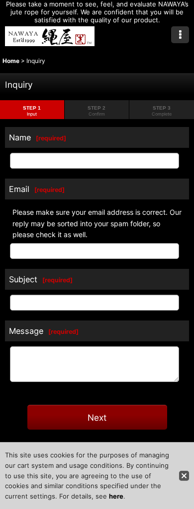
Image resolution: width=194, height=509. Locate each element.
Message (26, 331)
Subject (23, 279)
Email (19, 189)
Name (20, 137)
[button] (180, 34)
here (116, 496)
